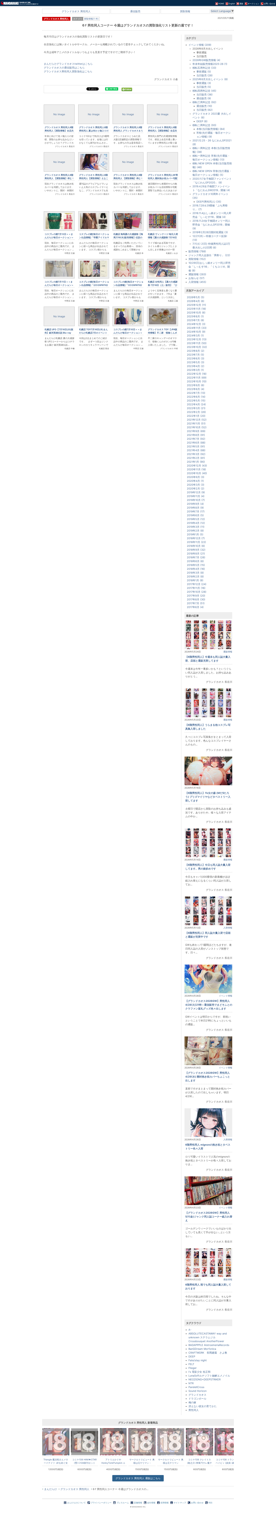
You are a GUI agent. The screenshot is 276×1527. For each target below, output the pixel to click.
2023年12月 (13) (197, 339)
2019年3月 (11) (195, 526)
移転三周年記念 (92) (204, 102)
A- (189, 1329)
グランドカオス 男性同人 (76, 11)
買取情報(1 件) (91, 18)
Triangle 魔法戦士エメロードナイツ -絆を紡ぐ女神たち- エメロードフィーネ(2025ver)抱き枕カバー (55, 1461)
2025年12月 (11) (196, 304)
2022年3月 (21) (196, 408)
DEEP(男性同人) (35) (208, 201)
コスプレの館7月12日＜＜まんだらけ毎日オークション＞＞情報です (59, 237)
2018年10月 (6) (196, 545)
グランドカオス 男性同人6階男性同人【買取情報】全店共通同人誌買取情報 (162, 130)
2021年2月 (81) (196, 457)
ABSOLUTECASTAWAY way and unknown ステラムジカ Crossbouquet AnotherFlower (207, 1337)
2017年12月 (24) (196, 584)
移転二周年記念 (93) (204, 125)
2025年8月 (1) (195, 316)
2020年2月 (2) (195, 488)
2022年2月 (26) (196, 412)
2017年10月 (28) (196, 591)
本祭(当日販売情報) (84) (210, 129)
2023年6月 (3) (195, 358)
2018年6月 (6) (195, 561)
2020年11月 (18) (196, 469)
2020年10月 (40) (197, 473)
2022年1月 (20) (196, 415)
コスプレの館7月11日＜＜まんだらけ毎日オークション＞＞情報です (59, 285)
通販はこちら (138, 1478)
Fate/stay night (197, 1360)
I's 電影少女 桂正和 (199, 1371)
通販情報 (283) (197, 274)
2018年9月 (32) (196, 549)
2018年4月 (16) (196, 568)
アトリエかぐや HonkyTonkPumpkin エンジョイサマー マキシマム (113, 1461)
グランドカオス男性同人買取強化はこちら (68, 71)
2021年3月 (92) (196, 454)
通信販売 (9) (203, 98)
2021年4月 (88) (196, 450)
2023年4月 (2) (195, 366)
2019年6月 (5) (195, 515)
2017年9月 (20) (196, 595)
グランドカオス (197, 1394)
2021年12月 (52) (197, 419)
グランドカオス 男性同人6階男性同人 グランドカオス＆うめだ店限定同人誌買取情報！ (128, 130)
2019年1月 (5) (195, 534)
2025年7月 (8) (195, 320)
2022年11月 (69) (197, 377)
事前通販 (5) (203, 71)
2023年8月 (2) (195, 350)
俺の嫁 (192, 1402)
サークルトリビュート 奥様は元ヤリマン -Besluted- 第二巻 (142, 1461)
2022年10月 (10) (197, 381)
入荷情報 (227, 927)
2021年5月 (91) (196, 446)
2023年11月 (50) (197, 343)
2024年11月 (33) (197, 327)
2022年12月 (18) (197, 373)
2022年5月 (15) (196, 400)
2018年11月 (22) (196, 542)
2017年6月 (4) (195, 607)
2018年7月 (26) (196, 557)
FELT (191, 1364)
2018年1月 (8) (195, 580)
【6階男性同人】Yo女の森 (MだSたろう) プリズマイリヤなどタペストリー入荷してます (207, 796)
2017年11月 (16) (196, 588)
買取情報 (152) (197, 259)
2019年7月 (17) (196, 511)
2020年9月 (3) (195, 477)
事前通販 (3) (203, 83)
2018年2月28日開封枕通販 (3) (210, 232)
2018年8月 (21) (196, 553)
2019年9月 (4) (195, 503)
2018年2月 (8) (195, 576)
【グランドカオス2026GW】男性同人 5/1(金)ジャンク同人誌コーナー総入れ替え (208, 1216)
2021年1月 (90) (196, 461)
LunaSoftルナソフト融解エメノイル (209, 1375)
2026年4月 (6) (195, 301)
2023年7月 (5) (195, 354)
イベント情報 (225, 995)
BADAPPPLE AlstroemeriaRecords (208, 1345)
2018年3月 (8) (195, 572)
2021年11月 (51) (196, 423)
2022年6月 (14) (196, 396)
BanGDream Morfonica (202, 1348)
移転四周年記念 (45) (204, 90)
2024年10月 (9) (196, 331)
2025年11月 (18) (196, 308)
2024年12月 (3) (196, 324)
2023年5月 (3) (195, 362)
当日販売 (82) (204, 109)
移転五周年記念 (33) (204, 67)
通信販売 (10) (204, 106)
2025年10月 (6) (196, 312)
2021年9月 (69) (196, 431)
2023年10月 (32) (197, 347)
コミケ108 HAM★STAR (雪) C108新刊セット (84, 1461)
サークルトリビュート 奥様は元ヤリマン (170, 1461)
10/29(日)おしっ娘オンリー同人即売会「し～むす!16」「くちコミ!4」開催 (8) (209, 266)
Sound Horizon (197, 1390)
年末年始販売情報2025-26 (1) (209, 64)
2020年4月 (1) (195, 480)
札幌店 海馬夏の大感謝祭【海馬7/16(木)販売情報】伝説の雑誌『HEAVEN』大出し (128, 237)
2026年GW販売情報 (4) (206, 60)
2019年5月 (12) (196, 519)
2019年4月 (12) (196, 523)
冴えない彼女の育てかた (202, 1406)
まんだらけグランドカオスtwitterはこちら (68, 63)
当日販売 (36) (204, 94)
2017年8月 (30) (196, 599)
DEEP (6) (201, 121)
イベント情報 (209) (199, 44)
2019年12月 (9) (196, 492)
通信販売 (135, 11)
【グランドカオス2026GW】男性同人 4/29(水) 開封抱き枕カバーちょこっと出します (207, 1076)
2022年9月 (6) (195, 385)
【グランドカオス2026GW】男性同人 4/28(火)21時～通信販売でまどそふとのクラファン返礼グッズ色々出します (208, 1004)
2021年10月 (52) (197, 427)
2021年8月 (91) (196, 435)
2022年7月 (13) (196, 392)
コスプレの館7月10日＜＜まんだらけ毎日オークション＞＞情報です (127, 332)
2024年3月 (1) (195, 335)
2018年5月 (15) (196, 565)
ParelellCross (196, 1387)
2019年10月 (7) (196, 500)
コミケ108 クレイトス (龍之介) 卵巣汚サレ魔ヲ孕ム (199, 1461)
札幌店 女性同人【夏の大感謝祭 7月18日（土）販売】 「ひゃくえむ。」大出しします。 (162, 285)
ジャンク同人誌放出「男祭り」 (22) (209, 255)
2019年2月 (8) (195, 530)
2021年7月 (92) (196, 438)
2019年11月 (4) (195, 496)
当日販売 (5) (203, 86)
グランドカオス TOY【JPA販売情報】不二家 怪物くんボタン (162, 332)
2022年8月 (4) (195, 389)
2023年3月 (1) (195, 370)
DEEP (191, 1356)
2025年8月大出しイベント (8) (210, 79)
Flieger (192, 1368)
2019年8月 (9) (195, 507)
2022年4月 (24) (196, 404)
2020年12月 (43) (197, 465)
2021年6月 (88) (196, 442)
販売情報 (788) (197, 251)
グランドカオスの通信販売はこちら (64, 67)
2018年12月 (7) (196, 538)
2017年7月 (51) (196, 603)
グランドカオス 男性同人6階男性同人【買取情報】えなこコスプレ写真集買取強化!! (93, 178)
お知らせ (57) (196, 278)
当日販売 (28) (204, 75)
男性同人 (193, 1410)
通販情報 (227, 651)
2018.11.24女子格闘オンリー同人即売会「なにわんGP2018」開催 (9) (211, 224)
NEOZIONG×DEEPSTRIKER (204, 1379)
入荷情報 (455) (197, 282)
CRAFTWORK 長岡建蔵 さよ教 (207, 1352)
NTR (191, 1383)
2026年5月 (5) (195, 297)
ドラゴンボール (197, 1398)
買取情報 (185, 11)
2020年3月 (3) (195, 484)
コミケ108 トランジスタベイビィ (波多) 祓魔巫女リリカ (228, 1461)
